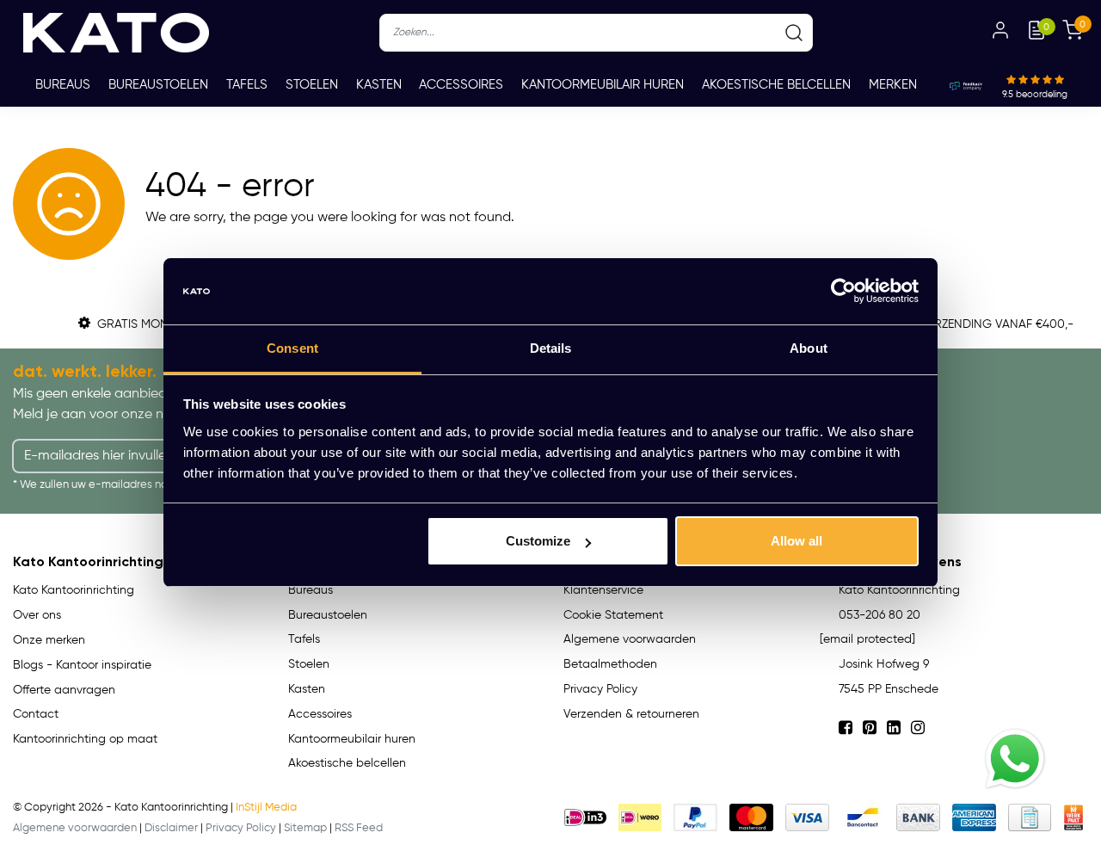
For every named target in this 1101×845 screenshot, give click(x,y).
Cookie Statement (613, 615)
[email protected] (867, 639)
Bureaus (62, 84)
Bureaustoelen (158, 84)
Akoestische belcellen (776, 84)
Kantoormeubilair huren (602, 84)
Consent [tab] (292, 348)
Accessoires (461, 84)
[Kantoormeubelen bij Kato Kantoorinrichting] (116, 32)
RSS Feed (359, 828)
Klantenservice (603, 590)
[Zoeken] (794, 33)
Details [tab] (551, 348)
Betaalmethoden (610, 664)
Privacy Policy (600, 689)
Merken (893, 84)
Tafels (247, 84)
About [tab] (808, 348)
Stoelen (312, 84)
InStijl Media (266, 807)
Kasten (379, 84)
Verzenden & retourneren (631, 714)
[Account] (1000, 32)
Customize (538, 541)
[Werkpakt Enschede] (1073, 817)
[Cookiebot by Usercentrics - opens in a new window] (843, 292)
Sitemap (305, 828)
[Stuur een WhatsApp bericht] (1015, 759)
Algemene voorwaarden (629, 639)
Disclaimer (171, 828)
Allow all (796, 541)
